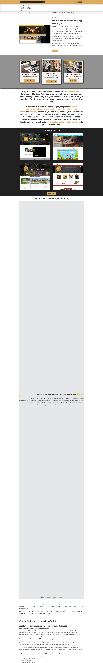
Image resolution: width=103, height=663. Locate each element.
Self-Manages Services (67, 12)
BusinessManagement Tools (46, 13)
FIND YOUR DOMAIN (51, 81)
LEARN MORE (73, 80)
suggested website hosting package (65, 122)
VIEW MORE (51, 193)
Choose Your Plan (29, 80)
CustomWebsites (35, 13)
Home (24, 12)
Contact (79, 12)
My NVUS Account (29, 2)
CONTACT (55, 51)
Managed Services (56, 12)
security (33, 112)
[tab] (41, 597)
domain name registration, (45, 109)
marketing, (62, 109)
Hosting (22, 2)
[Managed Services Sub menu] (60, 12)
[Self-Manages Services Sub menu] (72, 12)
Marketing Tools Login (39, 2)
